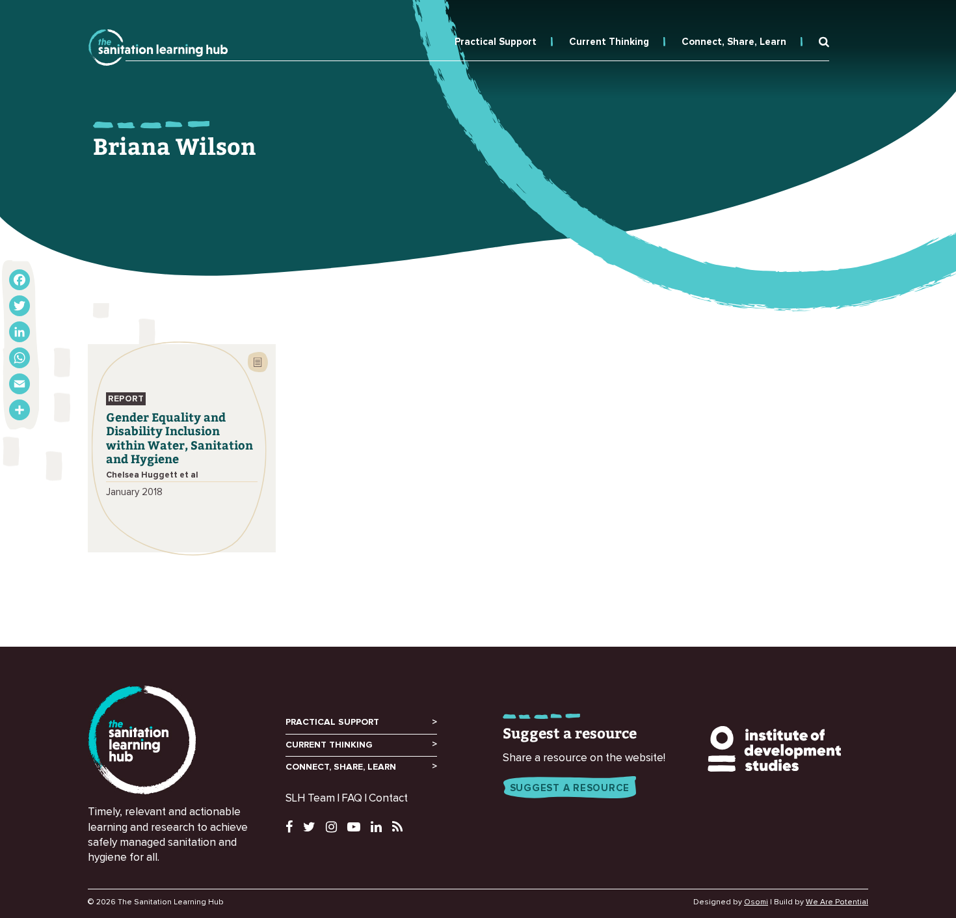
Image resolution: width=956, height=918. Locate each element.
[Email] (20, 384)
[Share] (20, 410)
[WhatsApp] (20, 358)
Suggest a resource (570, 788)
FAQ (351, 798)
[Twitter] (20, 306)
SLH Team (310, 798)
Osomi (756, 902)
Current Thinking (609, 42)
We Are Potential (837, 902)
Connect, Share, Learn (734, 42)
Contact (388, 798)
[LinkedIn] (20, 332)
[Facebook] (20, 280)
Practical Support (496, 42)
